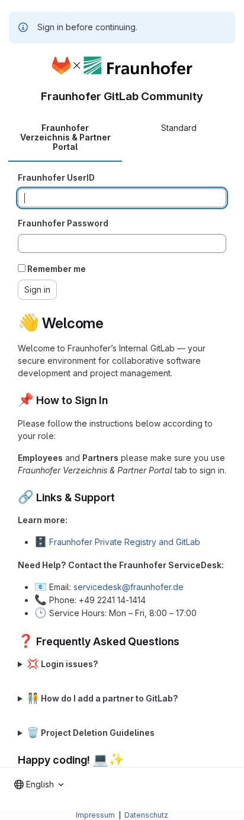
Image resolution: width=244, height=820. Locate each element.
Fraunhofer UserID (56, 177)
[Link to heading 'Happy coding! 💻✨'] (130, 760)
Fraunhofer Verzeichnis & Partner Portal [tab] (65, 137)
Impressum (96, 815)
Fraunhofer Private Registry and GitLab (124, 542)
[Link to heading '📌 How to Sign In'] (114, 400)
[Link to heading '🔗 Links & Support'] (121, 497)
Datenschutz (146, 815)
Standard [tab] (179, 128)
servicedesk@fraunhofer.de (128, 587)
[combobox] (39, 784)
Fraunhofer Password (63, 223)
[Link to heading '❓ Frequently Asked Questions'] (185, 641)
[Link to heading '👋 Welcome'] (111, 323)
